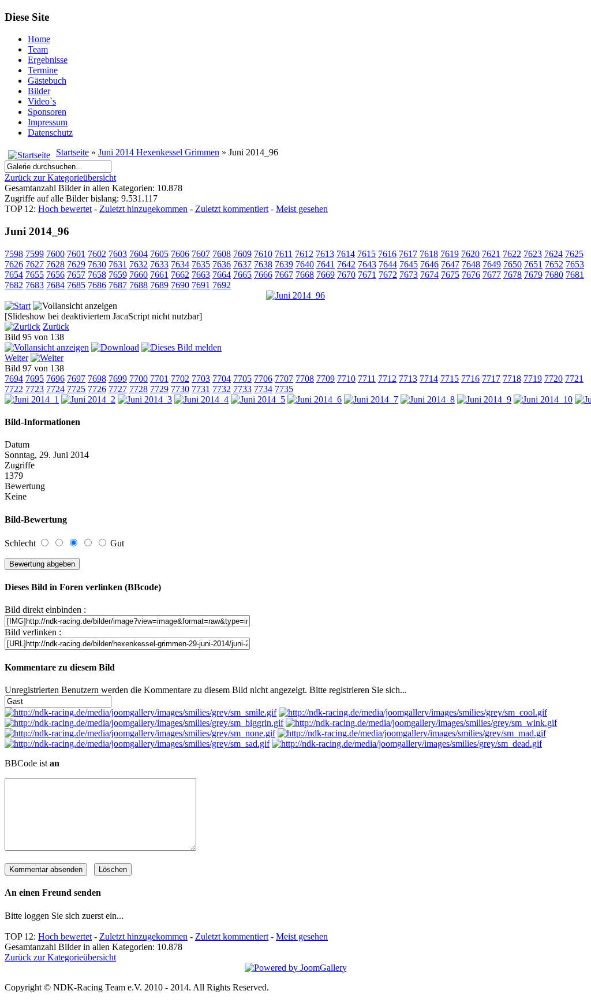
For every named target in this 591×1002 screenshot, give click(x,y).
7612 (304, 254)
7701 (159, 378)
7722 (14, 389)
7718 (512, 378)
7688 (138, 285)
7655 (34, 275)
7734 (263, 389)
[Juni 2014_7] (371, 399)
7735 (284, 389)
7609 (242, 254)
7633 (159, 264)
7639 (284, 264)
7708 (305, 378)
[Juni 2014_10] (543, 399)
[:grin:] (144, 723)
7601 (76, 254)
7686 (97, 285)
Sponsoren (47, 112)
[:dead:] (407, 743)
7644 (388, 264)
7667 (284, 275)
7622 (512, 254)
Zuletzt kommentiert (231, 209)
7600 (55, 254)
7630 (97, 264)
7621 (491, 254)
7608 (221, 254)
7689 (159, 285)
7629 (76, 264)
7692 (221, 285)
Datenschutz (50, 132)
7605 (159, 254)
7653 (575, 264)
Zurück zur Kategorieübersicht (60, 177)
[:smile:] (140, 712)
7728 (138, 389)
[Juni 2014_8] (428, 399)
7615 (366, 254)
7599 (34, 254)
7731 (201, 389)
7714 (429, 378)
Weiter (16, 358)
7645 (408, 264)
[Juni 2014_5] (258, 399)
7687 (118, 285)
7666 (263, 275)
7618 (429, 254)
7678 (512, 275)
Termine (43, 70)
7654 (14, 275)
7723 (34, 389)
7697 (76, 378)
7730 (180, 389)
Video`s (42, 101)
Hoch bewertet (65, 209)
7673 (408, 275)
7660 (138, 275)
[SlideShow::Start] (18, 306)
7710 (346, 378)
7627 (34, 264)
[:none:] (140, 733)
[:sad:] (137, 743)
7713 (408, 378)
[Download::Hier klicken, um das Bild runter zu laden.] (115, 347)
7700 (138, 378)
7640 (305, 264)
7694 (14, 378)
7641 (325, 264)
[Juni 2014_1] (32, 399)
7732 (221, 389)
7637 (242, 264)
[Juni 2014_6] (314, 399)
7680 (554, 275)
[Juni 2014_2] (88, 399)
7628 (55, 264)
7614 (345, 254)
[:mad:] (412, 733)
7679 (533, 275)
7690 (180, 285)
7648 (471, 264)
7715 (449, 378)
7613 (325, 254)
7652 (554, 264)
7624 (553, 254)
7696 (55, 378)
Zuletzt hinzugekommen (143, 209)
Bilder (39, 91)
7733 (242, 389)
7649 (491, 264)
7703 (201, 378)
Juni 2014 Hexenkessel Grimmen (158, 152)
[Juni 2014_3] (145, 399)
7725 (76, 389)
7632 (138, 264)
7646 (429, 264)
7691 (201, 285)
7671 (367, 275)
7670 (346, 275)
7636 (221, 264)
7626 (14, 264)
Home (39, 39)
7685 (76, 285)
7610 (263, 254)
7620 (470, 254)
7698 (97, 378)
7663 (201, 275)
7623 (532, 254)
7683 (34, 285)
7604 (138, 254)
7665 (242, 275)
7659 (118, 275)
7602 (97, 254)
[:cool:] (413, 712)
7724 (55, 389)
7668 (305, 275)
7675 (450, 275)
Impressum (48, 122)
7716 (470, 378)
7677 (491, 275)
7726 (97, 389)
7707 (284, 378)
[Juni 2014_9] (484, 399)
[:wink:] (421, 723)
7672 (388, 275)
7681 (575, 275)
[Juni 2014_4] (201, 399)
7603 (118, 254)
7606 (180, 254)
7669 (325, 275)
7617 (408, 254)
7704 (221, 378)
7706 (263, 378)
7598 (14, 254)
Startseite (72, 152)
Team (38, 49)
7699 (118, 378)
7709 (325, 378)
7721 (574, 378)
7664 (221, 275)
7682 (14, 285)
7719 (532, 378)
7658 (97, 275)
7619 (449, 254)
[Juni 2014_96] (295, 295)
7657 (76, 275)
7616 (387, 254)
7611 (284, 254)
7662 (180, 275)
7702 (180, 378)
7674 (429, 275)
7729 (159, 389)
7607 (201, 254)
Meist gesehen (302, 209)
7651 (533, 264)
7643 (367, 264)
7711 (367, 378)
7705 (242, 378)
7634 (180, 264)
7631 (118, 264)
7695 (34, 378)
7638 (263, 264)
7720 (553, 378)
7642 (346, 264)
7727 (118, 389)
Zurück (56, 326)
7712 (387, 378)
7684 (55, 285)
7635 (201, 264)
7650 (512, 264)
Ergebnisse (48, 60)
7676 (471, 275)
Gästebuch (47, 80)
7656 (55, 275)
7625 (574, 254)
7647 (450, 264)
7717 (491, 378)
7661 (159, 275)
